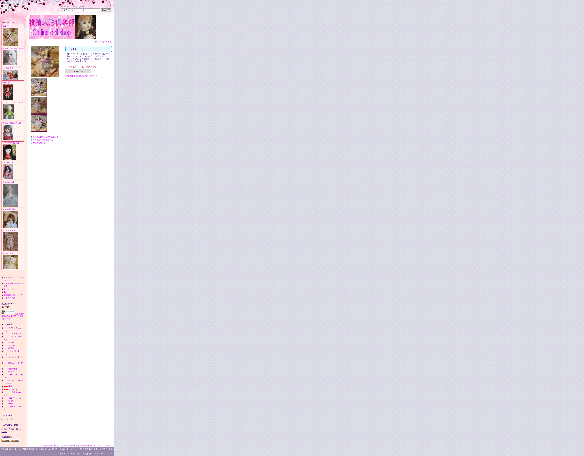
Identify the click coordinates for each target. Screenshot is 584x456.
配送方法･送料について (88, 446)
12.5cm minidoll (8, 182)
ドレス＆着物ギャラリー (12, 68)
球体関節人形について (13, 295)
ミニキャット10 (14, 334)
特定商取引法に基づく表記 (52, 446)
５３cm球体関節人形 (10, 143)
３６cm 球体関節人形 (11, 123)
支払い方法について (70, 446)
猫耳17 (11, 342)
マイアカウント (72, 7)
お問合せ (81, 7)
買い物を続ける (39, 143)
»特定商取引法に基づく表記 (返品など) (81, 76)
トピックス (8, 289)
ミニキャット (7, 26)
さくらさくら (13, 389)
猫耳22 (11, 372)
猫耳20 (11, 348)
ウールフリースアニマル (12, 102)
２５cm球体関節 (9, 209)
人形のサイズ (9, 298)
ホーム (63, 7)
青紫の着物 (12, 369)
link (5, 292)
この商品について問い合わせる (45, 137)
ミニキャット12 (14, 345)
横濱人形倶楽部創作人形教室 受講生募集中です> (13, 316)
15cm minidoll (7, 162)
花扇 (10, 386)
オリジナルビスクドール (12, 48)
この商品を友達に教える (43, 140)
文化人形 (7, 83)
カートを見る (8, 419)
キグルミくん (7, 253)
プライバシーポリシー (105, 446)
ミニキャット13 (14, 398)
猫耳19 (11, 401)
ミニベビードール (9, 230)
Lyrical (10, 404)
